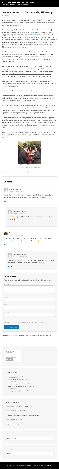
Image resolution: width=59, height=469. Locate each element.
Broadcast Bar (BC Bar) (16, 419)
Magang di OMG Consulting (15, 376)
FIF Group (35, 32)
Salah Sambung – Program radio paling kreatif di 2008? (22, 390)
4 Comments (17, 15)
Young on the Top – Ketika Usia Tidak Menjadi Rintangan (23, 386)
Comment (7, 284)
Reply (6, 201)
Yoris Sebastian (7, 15)
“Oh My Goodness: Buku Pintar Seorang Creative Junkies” (23, 383)
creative (9, 172)
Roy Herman (13, 189)
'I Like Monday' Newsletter (10, 352)
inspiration (15, 172)
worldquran (9, 415)
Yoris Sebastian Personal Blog (18, 2)
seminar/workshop (23, 172)
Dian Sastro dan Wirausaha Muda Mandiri (19, 379)
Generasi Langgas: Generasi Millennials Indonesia (26, 415)
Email (6, 304)
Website (6, 312)
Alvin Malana (13, 233)
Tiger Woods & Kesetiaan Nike (23, 406)
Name (6, 297)
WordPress (44, 465)
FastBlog (50, 465)
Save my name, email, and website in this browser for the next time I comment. (24, 322)
